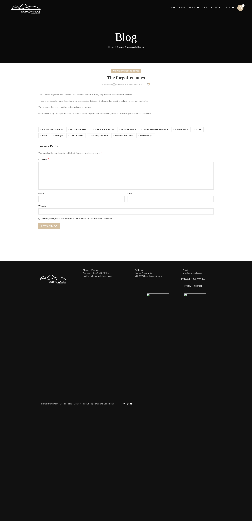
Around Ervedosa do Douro (130, 47)
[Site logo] (26, 7)
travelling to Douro (99, 135)
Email (131, 193)
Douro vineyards (128, 129)
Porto (44, 135)
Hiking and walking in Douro (156, 129)
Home (111, 47)
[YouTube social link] (131, 404)
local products (181, 129)
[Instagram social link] (127, 404)
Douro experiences (78, 129)
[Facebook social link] (124, 404)
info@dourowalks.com (193, 273)
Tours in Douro (76, 135)
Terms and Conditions (103, 403)
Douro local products (104, 129)
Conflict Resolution (83, 403)
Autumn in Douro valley (52, 129)
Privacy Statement (50, 403)
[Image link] (53, 278)
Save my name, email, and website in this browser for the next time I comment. (77, 218)
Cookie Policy (66, 403)
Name (41, 193)
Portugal (59, 135)
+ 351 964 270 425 (100, 273)
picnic (198, 129)
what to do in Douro (124, 135)
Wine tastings (146, 135)
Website (42, 206)
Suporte (120, 84)
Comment (43, 159)
